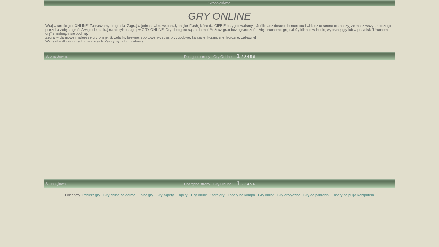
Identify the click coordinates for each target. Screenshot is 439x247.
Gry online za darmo (119, 195)
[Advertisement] (219, 66)
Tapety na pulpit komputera (353, 195)
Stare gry (217, 195)
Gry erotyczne (288, 195)
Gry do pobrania (316, 195)
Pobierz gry (91, 195)
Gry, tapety (165, 195)
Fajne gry (146, 195)
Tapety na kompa (241, 195)
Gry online (199, 195)
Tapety (182, 195)
